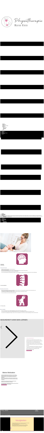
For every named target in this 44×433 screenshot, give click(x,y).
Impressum (7, 218)
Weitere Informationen (2, 218)
